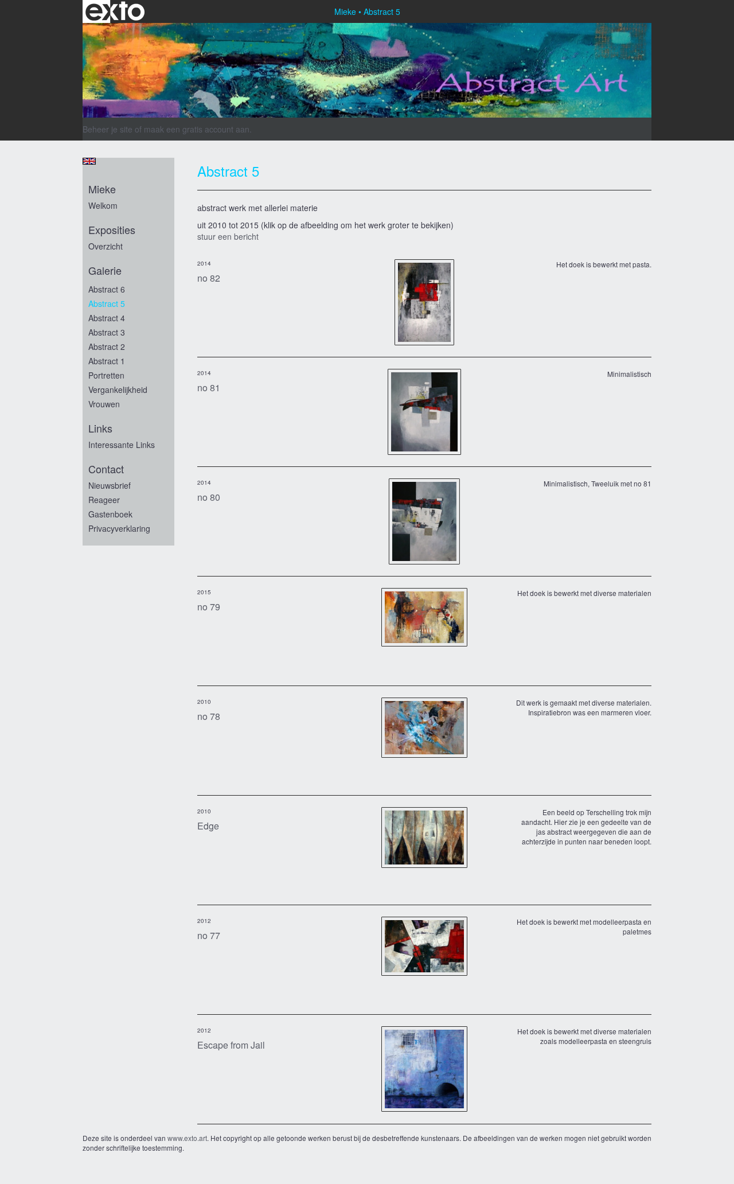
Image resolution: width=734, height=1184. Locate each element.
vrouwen (104, 404)
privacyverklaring (119, 528)
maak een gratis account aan (196, 129)
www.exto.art (187, 1138)
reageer (104, 499)
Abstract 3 (106, 332)
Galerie (105, 270)
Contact (106, 469)
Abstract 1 (106, 361)
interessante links (121, 444)
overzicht (105, 246)
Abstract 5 (106, 303)
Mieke (345, 11)
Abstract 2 (106, 346)
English (89, 161)
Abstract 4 (106, 318)
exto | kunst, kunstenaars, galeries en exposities (115, 11)
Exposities (111, 230)
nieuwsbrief (109, 485)
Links (100, 428)
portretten (106, 375)
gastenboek (110, 514)
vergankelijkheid (117, 389)
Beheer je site (107, 129)
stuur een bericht (228, 236)
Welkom (103, 205)
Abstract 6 (106, 289)
